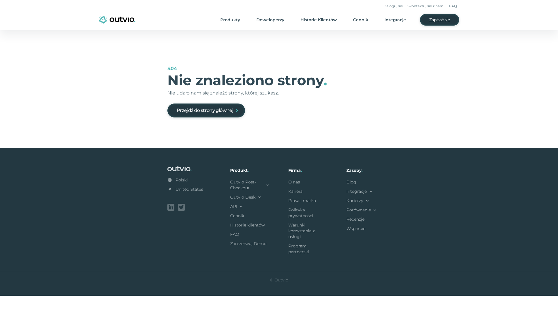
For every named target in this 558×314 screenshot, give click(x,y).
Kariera (295, 191)
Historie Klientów (319, 19)
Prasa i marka (302, 200)
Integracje (395, 19)
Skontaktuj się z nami (425, 6)
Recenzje (355, 219)
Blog (351, 182)
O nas (294, 182)
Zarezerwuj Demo (248, 243)
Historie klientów (247, 225)
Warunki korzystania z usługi (301, 230)
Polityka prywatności (300, 212)
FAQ (453, 6)
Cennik (360, 19)
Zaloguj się (393, 6)
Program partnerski (298, 248)
